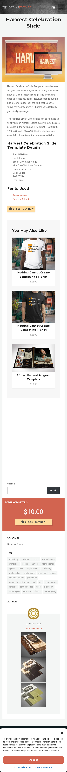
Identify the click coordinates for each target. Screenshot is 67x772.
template (27, 591)
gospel (25, 564)
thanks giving (50, 591)
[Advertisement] (33, 437)
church (36, 559)
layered (12, 568)
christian (25, 559)
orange (53, 573)
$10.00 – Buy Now (23, 209)
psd (34, 582)
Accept (33, 759)
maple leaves (33, 568)
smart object (14, 591)
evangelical (14, 564)
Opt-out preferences (22, 767)
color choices (48, 559)
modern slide (14, 573)
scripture (13, 587)
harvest (35, 564)
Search (11, 483)
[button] (62, 732)
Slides (20, 544)
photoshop (32, 578)
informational (48, 564)
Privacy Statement (43, 767)
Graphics (11, 544)
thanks (37, 591)
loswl (21, 568)
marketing (46, 568)
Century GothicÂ (21, 199)
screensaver (51, 582)
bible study (13, 559)
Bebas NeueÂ (20, 195)
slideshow (48, 587)
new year (42, 573)
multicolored (29, 573)
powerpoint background (19, 582)
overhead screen (16, 578)
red (40, 582)
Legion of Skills (33, 628)
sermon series (26, 587)
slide (38, 587)
